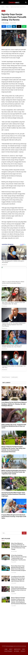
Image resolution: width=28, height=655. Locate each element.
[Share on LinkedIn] (14, 26)
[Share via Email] (19, 26)
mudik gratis (14, 377)
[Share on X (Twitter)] (9, 26)
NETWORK (16, 651)
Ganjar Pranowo (6, 377)
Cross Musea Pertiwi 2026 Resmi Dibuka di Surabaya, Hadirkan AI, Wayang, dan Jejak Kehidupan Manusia (13, 404)
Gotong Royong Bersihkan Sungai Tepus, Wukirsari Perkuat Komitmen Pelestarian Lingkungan (13, 494)
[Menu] (2, 2)
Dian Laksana (6, 22)
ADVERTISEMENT (8, 651)
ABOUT (10, 649)
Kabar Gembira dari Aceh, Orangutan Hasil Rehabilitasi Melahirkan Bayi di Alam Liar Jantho (13, 426)
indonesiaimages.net (10, 646)
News (3, 10)
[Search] (26, 2)
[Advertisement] (14, 624)
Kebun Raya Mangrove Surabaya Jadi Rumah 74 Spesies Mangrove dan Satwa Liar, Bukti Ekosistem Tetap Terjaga (18, 546)
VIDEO (23, 649)
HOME (6, 649)
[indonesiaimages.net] (14, 2)
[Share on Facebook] (3, 26)
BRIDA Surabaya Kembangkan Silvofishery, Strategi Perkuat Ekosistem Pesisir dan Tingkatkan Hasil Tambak (13, 472)
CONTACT (23, 651)
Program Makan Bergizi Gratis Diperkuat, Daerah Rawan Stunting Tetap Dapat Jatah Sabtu (13, 516)
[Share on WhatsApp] (24, 26)
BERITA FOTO (17, 649)
